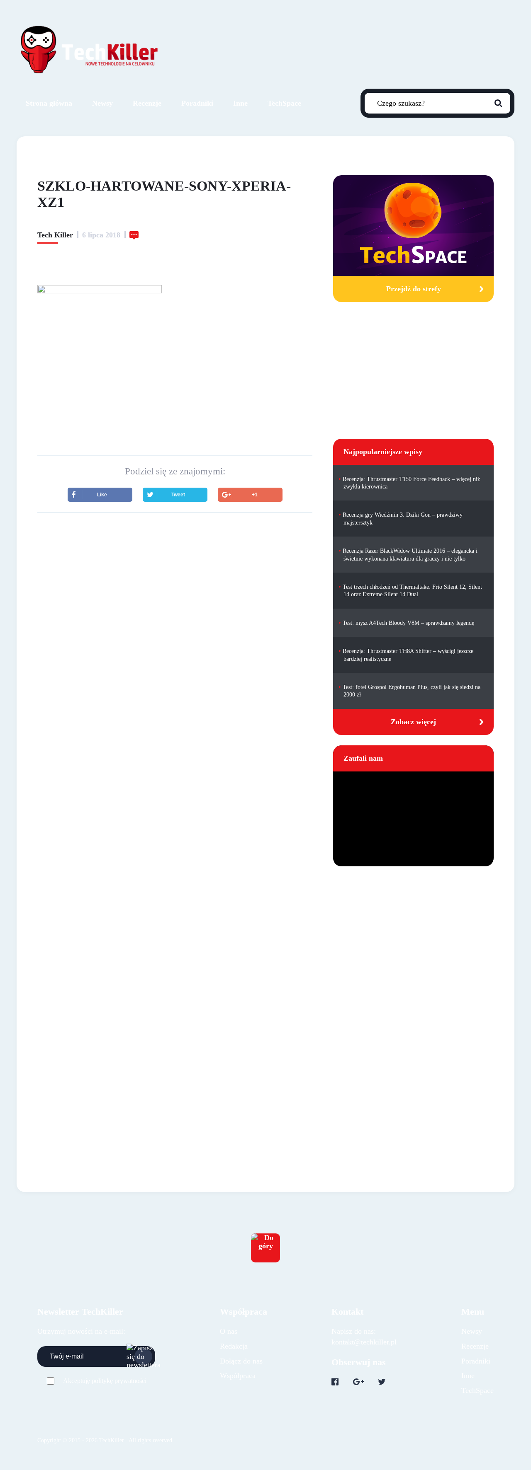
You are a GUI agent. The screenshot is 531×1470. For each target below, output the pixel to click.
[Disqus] (174, 775)
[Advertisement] (174, 592)
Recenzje (147, 103)
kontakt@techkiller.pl (364, 1342)
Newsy (102, 103)
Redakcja (234, 1346)
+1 (255, 495)
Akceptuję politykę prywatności (104, 1380)
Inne (240, 103)
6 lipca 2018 (101, 235)
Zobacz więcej (413, 722)
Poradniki (197, 103)
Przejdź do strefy (413, 289)
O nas (228, 1331)
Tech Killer (55, 235)
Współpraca (238, 1375)
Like (102, 495)
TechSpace (284, 103)
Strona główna (49, 103)
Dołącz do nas (241, 1361)
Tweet (178, 495)
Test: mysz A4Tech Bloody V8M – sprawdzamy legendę (408, 623)
